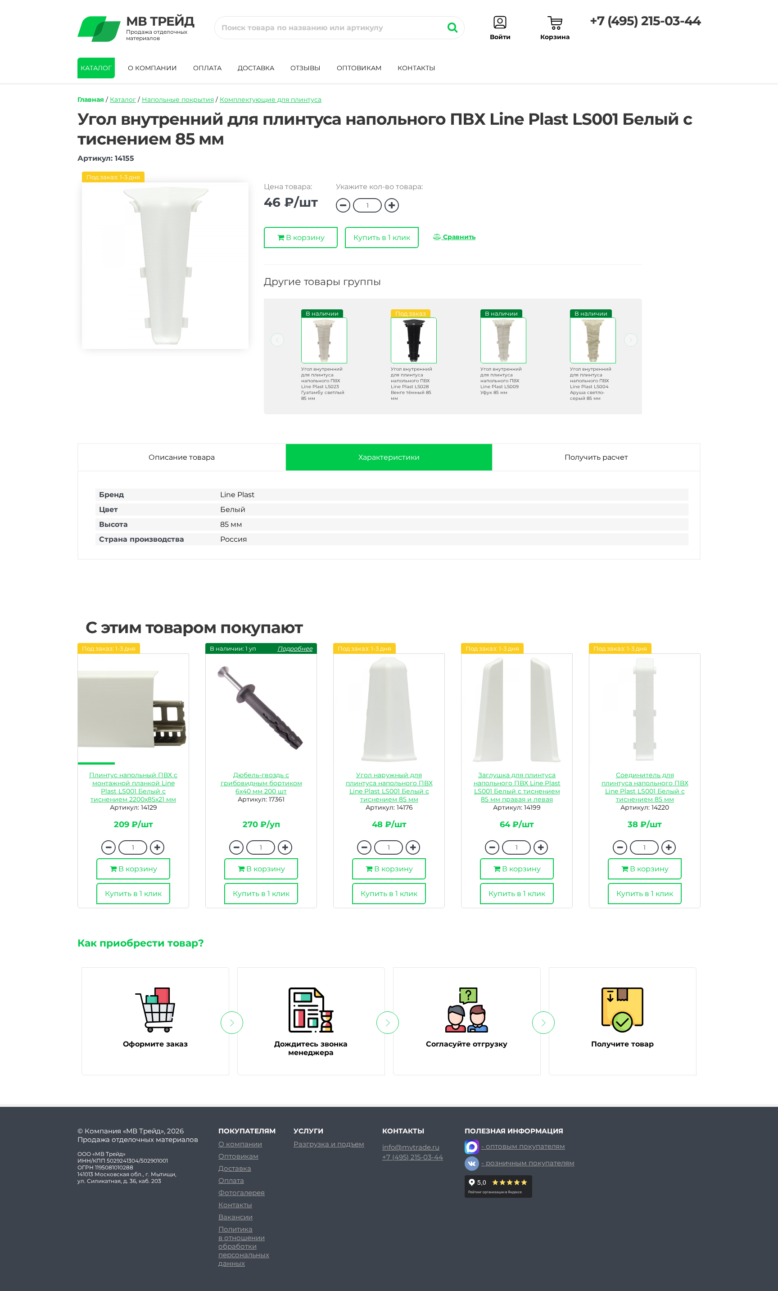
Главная (90, 99)
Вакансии (235, 1217)
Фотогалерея (241, 1192)
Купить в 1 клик (381, 237)
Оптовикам (359, 68)
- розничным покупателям (527, 1163)
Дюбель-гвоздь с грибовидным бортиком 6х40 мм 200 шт (261, 783)
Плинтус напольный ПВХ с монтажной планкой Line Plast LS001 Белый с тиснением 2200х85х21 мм (133, 787)
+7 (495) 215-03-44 (645, 20)
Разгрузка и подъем (329, 1144)
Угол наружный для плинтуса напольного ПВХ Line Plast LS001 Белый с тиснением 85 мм (389, 787)
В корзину (304, 237)
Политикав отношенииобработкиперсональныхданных (243, 1246)
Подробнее (294, 648)
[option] (319, 362)
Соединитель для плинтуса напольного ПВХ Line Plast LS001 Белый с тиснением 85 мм (645, 787)
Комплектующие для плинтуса (270, 99)
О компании (152, 68)
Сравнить (458, 237)
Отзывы (305, 68)
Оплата (207, 68)
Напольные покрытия (178, 99)
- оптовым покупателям (523, 1146)
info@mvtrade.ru (410, 1147)
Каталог (96, 68)
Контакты (416, 68)
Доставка (256, 68)
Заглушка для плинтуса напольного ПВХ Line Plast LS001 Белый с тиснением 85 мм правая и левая (517, 787)
